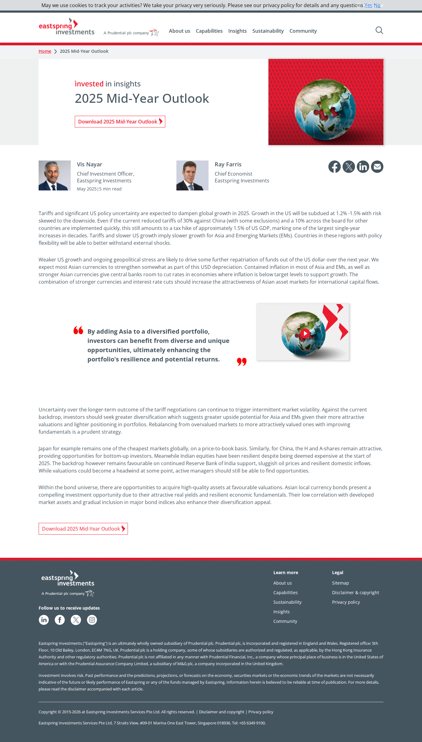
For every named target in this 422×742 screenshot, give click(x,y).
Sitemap (340, 583)
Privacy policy (346, 602)
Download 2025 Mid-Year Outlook (117, 121)
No (377, 5)
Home (45, 51)
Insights (237, 30)
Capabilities (209, 30)
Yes (369, 5)
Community (303, 30)
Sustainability (268, 30)
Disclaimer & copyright (355, 592)
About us (179, 30)
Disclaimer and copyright (221, 712)
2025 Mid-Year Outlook (84, 51)
